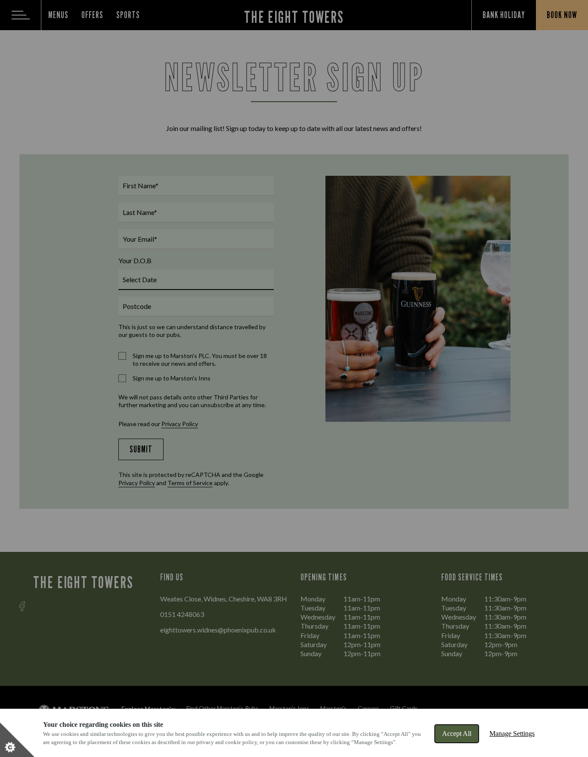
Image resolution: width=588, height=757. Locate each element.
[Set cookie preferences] (17, 740)
